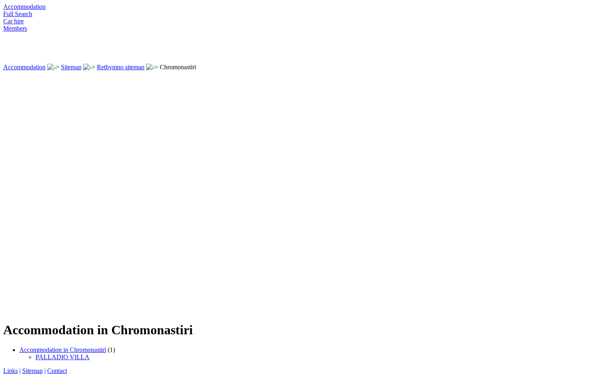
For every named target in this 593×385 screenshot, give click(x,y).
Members (15, 28)
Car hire (13, 21)
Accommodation (24, 6)
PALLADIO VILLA (62, 357)
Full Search (17, 13)
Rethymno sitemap (120, 67)
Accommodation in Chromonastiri (62, 349)
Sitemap (71, 67)
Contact (57, 370)
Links (10, 370)
